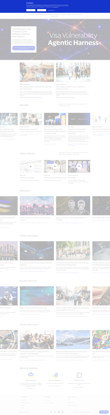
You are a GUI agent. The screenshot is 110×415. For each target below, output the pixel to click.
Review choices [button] (51, 10)
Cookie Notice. (55, 7)
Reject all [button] (41, 10)
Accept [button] (31, 10)
